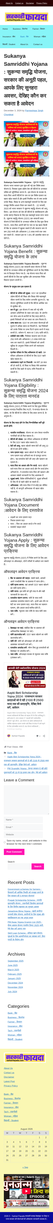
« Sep (25, 1167)
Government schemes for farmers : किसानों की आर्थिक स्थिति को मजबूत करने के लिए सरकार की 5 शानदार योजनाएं (25, 892)
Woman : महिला (40, 36)
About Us (9, 3)
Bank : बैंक (24, 36)
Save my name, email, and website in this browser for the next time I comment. (27, 842)
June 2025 (13, 965)
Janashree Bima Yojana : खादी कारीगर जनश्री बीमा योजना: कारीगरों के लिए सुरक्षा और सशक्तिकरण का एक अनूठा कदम (26, 914)
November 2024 (15, 987)
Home (5, 29)
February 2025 (15, 974)
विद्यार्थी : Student (9, 44)
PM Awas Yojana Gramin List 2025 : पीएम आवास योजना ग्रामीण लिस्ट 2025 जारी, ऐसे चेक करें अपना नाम (26, 925)
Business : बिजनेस (20, 29)
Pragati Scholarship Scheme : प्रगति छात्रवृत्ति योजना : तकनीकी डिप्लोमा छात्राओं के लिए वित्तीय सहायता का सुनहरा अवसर (25, 903)
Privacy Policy (41, 3)
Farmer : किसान (39, 29)
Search (11, 862)
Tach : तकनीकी (14, 1030)
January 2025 (14, 978)
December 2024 (15, 983)
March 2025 (13, 970)
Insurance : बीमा (9, 36)
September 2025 (15, 961)
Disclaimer (30, 3)
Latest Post (9, 1081)
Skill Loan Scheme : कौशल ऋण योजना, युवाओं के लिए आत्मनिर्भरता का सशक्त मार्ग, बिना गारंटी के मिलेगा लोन (26, 936)
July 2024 (12, 991)
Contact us (19, 3)
